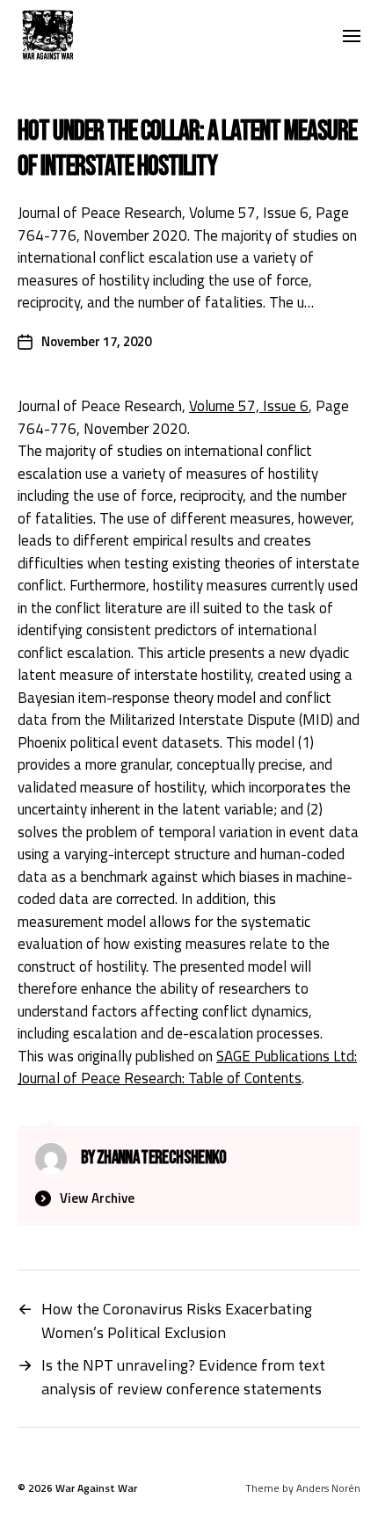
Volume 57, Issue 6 (249, 405)
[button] (352, 35)
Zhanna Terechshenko (162, 1158)
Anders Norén (328, 1488)
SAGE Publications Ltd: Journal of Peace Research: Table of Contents (187, 1067)
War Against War (96, 1488)
